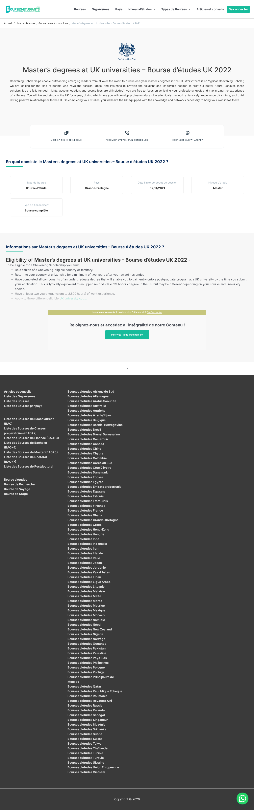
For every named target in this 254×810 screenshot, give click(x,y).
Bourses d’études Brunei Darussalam (93, 434)
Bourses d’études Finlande (86, 506)
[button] (242, 798)
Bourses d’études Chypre (85, 453)
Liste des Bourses (16, 401)
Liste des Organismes (19, 396)
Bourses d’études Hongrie (85, 534)
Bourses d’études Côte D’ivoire (89, 468)
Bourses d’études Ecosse (85, 477)
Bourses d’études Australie (86, 406)
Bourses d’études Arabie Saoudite (91, 401)
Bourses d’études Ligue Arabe (89, 582)
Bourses (80, 9)
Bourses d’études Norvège (86, 639)
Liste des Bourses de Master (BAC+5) (31, 452)
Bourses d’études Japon (84, 563)
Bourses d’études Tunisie (85, 753)
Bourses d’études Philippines (88, 663)
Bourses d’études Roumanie (87, 696)
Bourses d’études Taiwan (85, 743)
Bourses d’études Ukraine (85, 762)
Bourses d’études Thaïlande (87, 748)
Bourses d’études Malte (84, 596)
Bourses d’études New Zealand (89, 629)
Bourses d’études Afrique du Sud (90, 391)
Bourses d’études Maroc (84, 601)
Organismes (100, 9)
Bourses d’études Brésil (84, 429)
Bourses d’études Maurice (86, 605)
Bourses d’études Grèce (84, 525)
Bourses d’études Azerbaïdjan (89, 415)
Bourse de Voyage (17, 489)
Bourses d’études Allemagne (88, 396)
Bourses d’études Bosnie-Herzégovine (95, 425)
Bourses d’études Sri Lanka (86, 729)
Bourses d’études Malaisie (86, 591)
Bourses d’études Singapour (87, 720)
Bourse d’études (15, 479)
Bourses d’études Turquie (85, 758)
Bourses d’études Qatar (84, 686)
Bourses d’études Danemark (87, 472)
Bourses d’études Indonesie (87, 544)
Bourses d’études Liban (84, 577)
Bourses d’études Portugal (86, 672)
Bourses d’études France (85, 510)
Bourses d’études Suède (84, 734)
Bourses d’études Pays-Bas (87, 658)
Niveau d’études (140, 9)
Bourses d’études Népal (84, 624)
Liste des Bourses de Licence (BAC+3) (31, 438)
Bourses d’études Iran (82, 548)
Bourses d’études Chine (84, 448)
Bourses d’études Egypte (85, 482)
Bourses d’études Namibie (86, 620)
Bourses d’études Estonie (85, 496)
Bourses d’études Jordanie (86, 567)
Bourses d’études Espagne (86, 491)
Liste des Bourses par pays (23, 406)
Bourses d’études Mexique (86, 610)
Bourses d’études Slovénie (86, 724)
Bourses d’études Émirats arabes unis (94, 487)
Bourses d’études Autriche (86, 410)
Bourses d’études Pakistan (86, 648)
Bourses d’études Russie (84, 705)
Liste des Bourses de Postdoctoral (28, 466)
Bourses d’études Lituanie (86, 586)
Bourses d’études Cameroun (87, 439)
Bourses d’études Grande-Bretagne (92, 520)
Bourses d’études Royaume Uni (89, 701)
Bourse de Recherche (19, 484)
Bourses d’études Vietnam (86, 772)
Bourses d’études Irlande (85, 553)
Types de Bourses (174, 9)
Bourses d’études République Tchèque (94, 691)
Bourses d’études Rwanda (86, 710)
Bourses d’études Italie (83, 558)
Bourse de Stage (16, 494)
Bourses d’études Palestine (86, 653)
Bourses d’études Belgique (86, 420)
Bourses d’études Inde (83, 539)
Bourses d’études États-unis (87, 501)
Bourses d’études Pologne (86, 667)
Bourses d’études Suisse (84, 739)
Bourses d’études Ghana (84, 515)
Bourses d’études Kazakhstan (88, 572)
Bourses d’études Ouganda (86, 644)
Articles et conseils (210, 9)
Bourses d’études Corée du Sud (89, 463)
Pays (118, 9)
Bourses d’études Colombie (87, 458)
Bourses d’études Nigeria (85, 634)
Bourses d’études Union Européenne (93, 767)
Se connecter (238, 9)
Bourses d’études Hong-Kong (88, 529)
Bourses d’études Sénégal (86, 715)
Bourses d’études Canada (85, 444)
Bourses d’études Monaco (86, 615)
